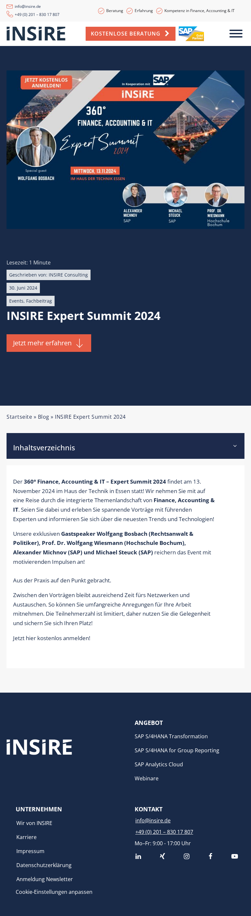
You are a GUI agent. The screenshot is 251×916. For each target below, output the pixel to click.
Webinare (147, 778)
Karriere (26, 837)
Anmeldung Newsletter (44, 879)
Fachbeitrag (39, 301)
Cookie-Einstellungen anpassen (54, 891)
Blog (43, 416)
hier (31, 638)
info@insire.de (28, 6)
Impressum (30, 851)
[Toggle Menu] (236, 34)
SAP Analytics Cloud (159, 764)
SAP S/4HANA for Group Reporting (177, 750)
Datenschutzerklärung (44, 865)
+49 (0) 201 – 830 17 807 (37, 14)
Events (16, 301)
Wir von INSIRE (34, 823)
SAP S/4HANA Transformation (171, 736)
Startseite (19, 416)
